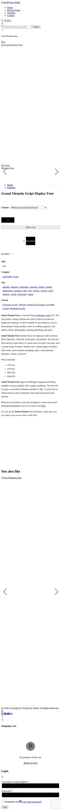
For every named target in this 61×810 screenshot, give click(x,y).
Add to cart (30, 227)
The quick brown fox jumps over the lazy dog (28, 435)
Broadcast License (17, 308)
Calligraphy (7, 277)
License (5, 207)
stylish (13, 294)
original (44, 291)
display (42, 287)
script (50, 291)
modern (36, 291)
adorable (6, 287)
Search (36, 27)
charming (34, 287)
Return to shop (30, 763)
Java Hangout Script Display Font (31, 702)
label (25, 291)
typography (22, 294)
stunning (6, 294)
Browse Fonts (13, 10)
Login (5, 807)
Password (7, 791)
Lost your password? (32, 801)
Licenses (11, 13)
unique (30, 294)
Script (15, 277)
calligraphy (24, 287)
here (43, 406)
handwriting (8, 291)
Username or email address (15, 782)
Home (10, 7)
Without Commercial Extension (32, 305)
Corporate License (10, 305)
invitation (18, 291)
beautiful (14, 287)
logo (30, 291)
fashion (49, 287)
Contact (10, 15)
